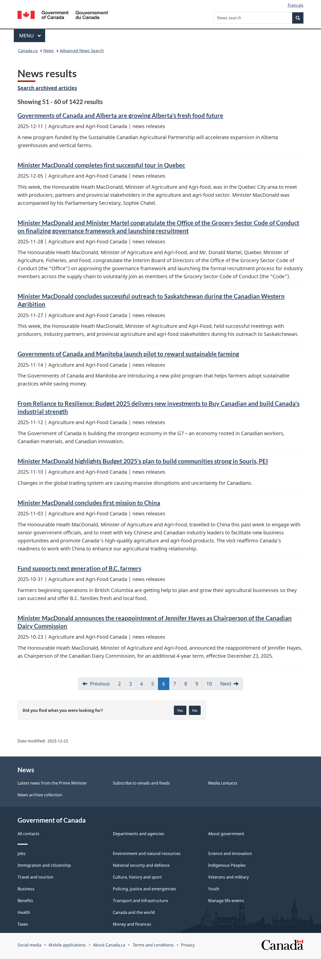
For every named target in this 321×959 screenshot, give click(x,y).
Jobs (22, 853)
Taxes (23, 924)
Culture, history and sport (137, 877)
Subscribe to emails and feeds (141, 783)
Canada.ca (28, 50)
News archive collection (40, 795)
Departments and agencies (138, 833)
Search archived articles (47, 87)
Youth (213, 889)
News (48, 50)
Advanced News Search (82, 50)
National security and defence (141, 865)
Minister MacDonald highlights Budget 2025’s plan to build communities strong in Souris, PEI (143, 461)
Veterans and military (228, 877)
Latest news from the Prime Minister (52, 783)
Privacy (188, 945)
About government (226, 833)
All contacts (28, 833)
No (194, 710)
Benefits (25, 900)
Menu (27, 35)
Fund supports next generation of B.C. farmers (79, 568)
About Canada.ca (109, 945)
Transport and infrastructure (140, 900)
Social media (29, 945)
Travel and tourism (35, 877)
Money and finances (132, 924)
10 (209, 683)
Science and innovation (230, 853)
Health (24, 912)
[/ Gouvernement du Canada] (63, 16)
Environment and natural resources (147, 853)
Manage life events (226, 900)
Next (225, 683)
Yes (180, 710)
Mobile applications (67, 945)
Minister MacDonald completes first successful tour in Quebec (101, 165)
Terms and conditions (153, 945)
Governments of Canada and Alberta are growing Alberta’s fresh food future (120, 115)
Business (26, 889)
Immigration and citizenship (44, 865)
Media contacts (222, 783)
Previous (100, 683)
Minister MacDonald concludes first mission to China (89, 502)
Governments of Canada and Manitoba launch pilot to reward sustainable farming (128, 353)
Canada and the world (134, 912)
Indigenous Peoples (227, 865)
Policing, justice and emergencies (144, 889)
